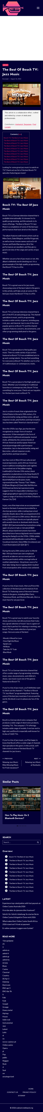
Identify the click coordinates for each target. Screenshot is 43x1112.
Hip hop (5, 1013)
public (5, 1057)
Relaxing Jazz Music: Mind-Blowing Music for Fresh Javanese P (11, 763)
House (5, 1016)
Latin (4, 1032)
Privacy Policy (29, 1092)
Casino (5, 969)
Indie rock (6, 1020)
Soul (4, 1070)
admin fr (6, 953)
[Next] (37, 805)
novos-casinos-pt (9, 1042)
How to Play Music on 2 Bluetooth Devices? (17, 817)
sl (3, 1067)
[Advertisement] (21, 38)
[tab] (17, 825)
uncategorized (8, 1076)
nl (3, 1035)
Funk (4, 1001)
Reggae (6, 1061)
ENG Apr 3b (7, 991)
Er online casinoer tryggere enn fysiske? (18, 928)
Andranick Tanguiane (23, 124)
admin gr (6, 956)
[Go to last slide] (6, 805)
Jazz (4, 1026)
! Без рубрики (8, 941)
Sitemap (21, 1096)
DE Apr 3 (6, 979)
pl (3, 1051)
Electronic (6, 985)
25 (4, 944)
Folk (4, 998)
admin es (6, 950)
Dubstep (6, 982)
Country (6, 975)
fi (3, 994)
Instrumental (8, 1023)
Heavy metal (7, 1010)
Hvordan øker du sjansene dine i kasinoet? (19, 910)
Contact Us (12, 1092)
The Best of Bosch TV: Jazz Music (16, 140)
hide (19, 134)
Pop (4, 1054)
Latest (5, 65)
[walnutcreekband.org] (13, 8)
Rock (4, 1064)
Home (30, 1089)
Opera (5, 1048)
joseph (6, 79)
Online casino (8, 1045)
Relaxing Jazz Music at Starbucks (32, 762)
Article (5, 963)
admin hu (6, 960)
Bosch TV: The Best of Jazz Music (16, 138)
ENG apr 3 (6, 988)
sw (4, 1073)
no (3, 1039)
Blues (5, 966)
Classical (6, 972)
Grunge (5, 1007)
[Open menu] (38, 8)
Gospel (5, 1004)
